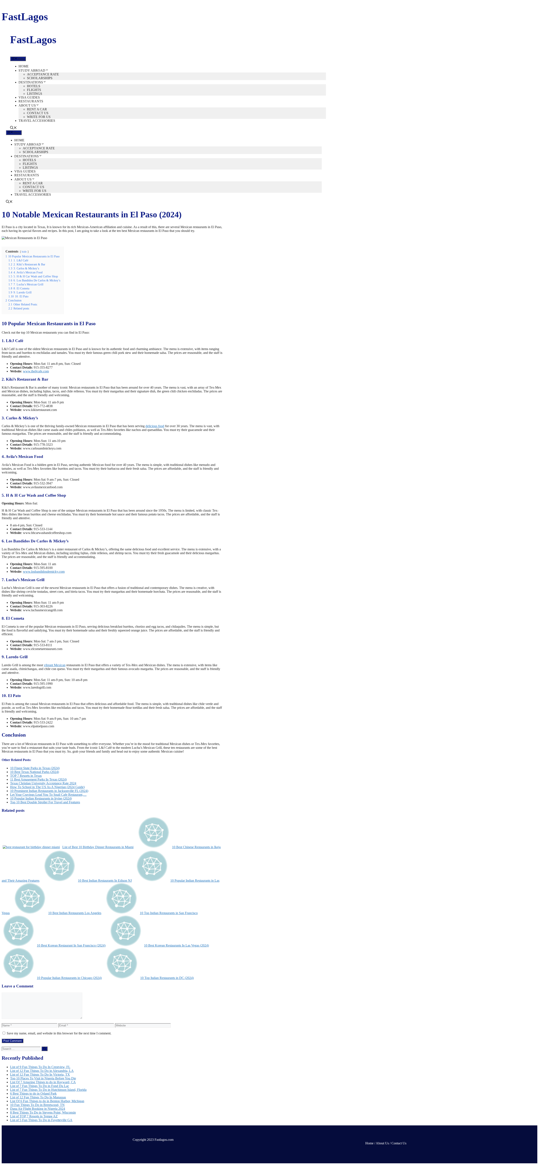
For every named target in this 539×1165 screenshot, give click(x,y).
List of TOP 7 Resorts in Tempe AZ (34, 1116)
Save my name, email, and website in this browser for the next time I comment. (59, 1033)
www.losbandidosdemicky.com (44, 571)
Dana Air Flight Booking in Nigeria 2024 (37, 1108)
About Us (382, 1143)
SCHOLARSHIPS (39, 78)
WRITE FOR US (39, 117)
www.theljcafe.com (36, 371)
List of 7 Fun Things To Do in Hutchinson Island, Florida (48, 1089)
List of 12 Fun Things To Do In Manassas (38, 1097)
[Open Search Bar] (13, 128)
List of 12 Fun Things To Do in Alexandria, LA (42, 1071)
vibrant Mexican (54, 665)
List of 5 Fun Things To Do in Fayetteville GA (41, 1120)
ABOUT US (27, 105)
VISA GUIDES (29, 97)
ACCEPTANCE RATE (43, 74)
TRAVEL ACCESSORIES (37, 120)
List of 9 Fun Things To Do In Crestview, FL (40, 1067)
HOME (24, 66)
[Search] (44, 1048)
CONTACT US (37, 113)
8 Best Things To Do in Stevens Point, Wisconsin (43, 1112)
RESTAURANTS (31, 101)
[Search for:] (21, 1048)
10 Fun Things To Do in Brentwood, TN (37, 1105)
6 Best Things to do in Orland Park (33, 1093)
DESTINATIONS (31, 82)
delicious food (154, 426)
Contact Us (398, 1143)
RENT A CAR (37, 109)
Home (369, 1143)
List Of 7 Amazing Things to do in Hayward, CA (43, 1082)
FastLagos (25, 17)
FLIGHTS (34, 90)
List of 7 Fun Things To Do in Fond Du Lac (39, 1086)
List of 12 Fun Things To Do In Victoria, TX (40, 1074)
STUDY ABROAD (32, 70)
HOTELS (33, 86)
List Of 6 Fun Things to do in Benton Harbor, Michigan (47, 1101)
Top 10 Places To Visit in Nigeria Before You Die (43, 1078)
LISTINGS (34, 93)
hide (24, 251)
